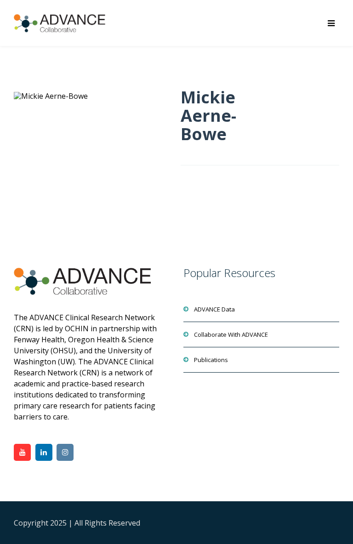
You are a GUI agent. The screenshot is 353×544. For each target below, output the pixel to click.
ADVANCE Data (214, 309)
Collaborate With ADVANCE (231, 334)
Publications (211, 360)
